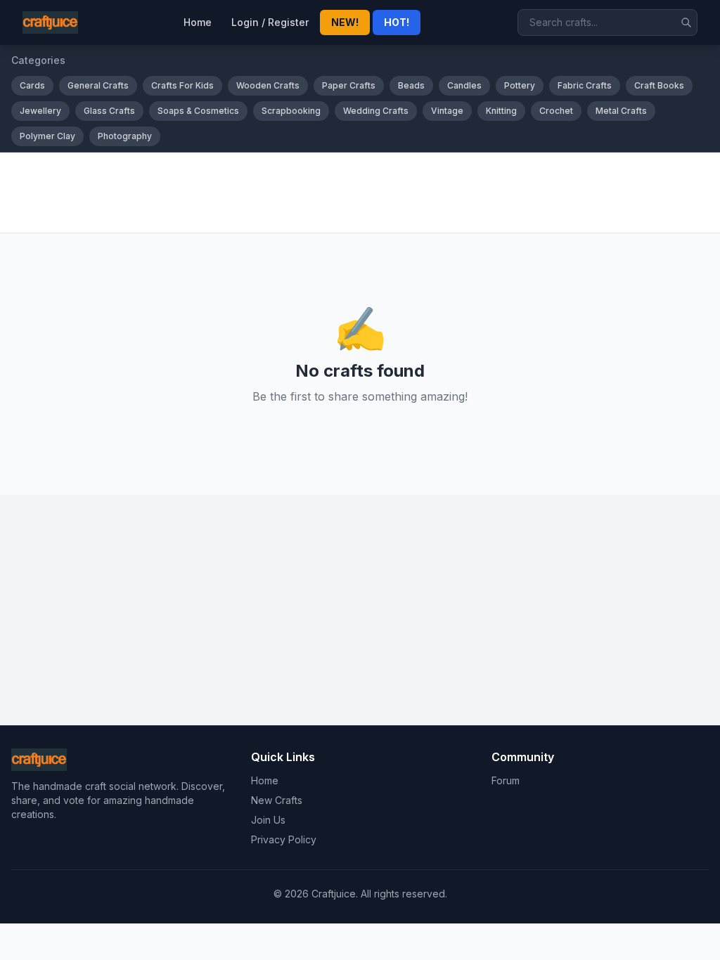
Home (198, 22)
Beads (411, 85)
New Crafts (276, 800)
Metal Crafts (621, 110)
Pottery (519, 85)
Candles (464, 85)
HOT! (396, 22)
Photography (125, 136)
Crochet (556, 110)
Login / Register (270, 22)
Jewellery (40, 110)
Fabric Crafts (585, 85)
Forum (505, 780)
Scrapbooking (291, 110)
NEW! (345, 22)
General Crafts (98, 85)
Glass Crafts (109, 110)
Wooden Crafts (268, 85)
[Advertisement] (360, 192)
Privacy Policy (283, 839)
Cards (32, 85)
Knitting (501, 110)
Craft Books (659, 85)
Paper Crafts (348, 85)
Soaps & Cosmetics (198, 110)
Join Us (268, 820)
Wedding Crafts (376, 110)
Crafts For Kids (182, 85)
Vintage (447, 110)
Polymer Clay (47, 136)
